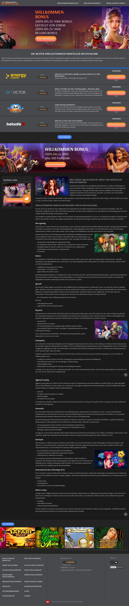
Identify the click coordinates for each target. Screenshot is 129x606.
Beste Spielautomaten (32, 558)
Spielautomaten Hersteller (8, 559)
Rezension (116, 71)
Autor (26, 591)
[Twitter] (116, 562)
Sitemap (27, 596)
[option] (20, 537)
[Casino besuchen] (16, 76)
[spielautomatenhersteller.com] (10, 3)
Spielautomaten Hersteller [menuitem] (67, 3)
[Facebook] (112, 562)
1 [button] (32, 550)
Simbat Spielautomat (10, 565)
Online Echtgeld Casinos (33, 581)
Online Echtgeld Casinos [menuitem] (115, 3)
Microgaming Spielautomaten (8, 576)
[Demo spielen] (20, 536)
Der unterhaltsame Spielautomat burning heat (20, 544)
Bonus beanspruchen (45, 39)
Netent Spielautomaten (33, 570)
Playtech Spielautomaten (11, 570)
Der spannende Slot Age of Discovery (79, 544)
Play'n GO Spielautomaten (33, 565)
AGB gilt (46, 42)
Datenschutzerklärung (33, 586)
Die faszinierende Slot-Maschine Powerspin (50, 544)
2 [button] (96, 550)
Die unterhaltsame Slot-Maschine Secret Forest (108, 544)
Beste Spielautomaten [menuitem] (92, 3)
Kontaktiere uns (8, 596)
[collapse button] (81, 375)
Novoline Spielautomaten (11, 581)
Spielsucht (6, 586)
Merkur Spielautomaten (33, 575)
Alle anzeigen (64, 137)
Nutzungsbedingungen (10, 591)
